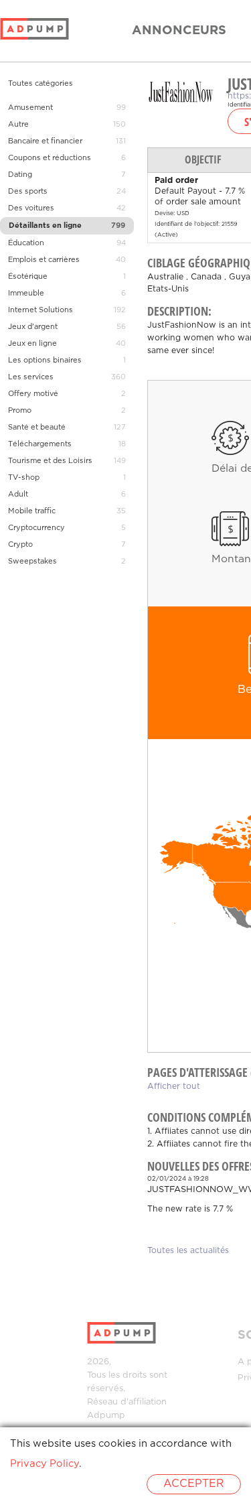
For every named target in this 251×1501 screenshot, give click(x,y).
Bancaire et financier (45, 141)
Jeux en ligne (32, 343)
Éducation (26, 243)
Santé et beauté (37, 427)
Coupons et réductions (49, 158)
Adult (18, 494)
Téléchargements (40, 444)
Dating (20, 175)
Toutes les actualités (188, 1250)
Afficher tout (173, 1086)
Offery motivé (33, 394)
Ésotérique (28, 276)
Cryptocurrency (36, 528)
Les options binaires (45, 360)
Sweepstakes (32, 561)
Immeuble (26, 293)
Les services (31, 377)
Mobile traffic (32, 511)
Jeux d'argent (33, 327)
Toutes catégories (40, 83)
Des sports (28, 191)
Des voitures (31, 208)
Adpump (106, 1415)
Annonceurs (179, 30)
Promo (19, 410)
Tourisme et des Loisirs (50, 461)
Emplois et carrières (44, 260)
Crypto (20, 544)
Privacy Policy (44, 1463)
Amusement (30, 108)
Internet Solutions (40, 310)
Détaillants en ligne (45, 225)
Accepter (193, 1484)
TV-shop (23, 477)
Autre (18, 124)
